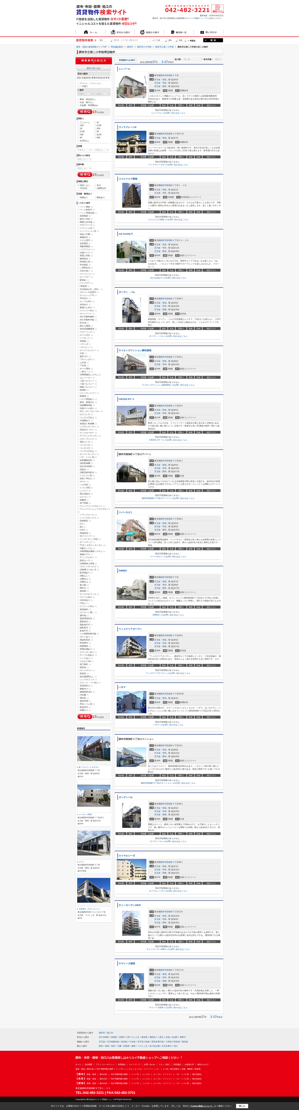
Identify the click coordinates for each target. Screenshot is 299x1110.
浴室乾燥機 (86, 463)
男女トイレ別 (87, 704)
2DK (98, 128)
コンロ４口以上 (88, 451)
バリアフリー (87, 249)
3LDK (99, 134)
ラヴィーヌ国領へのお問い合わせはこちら (168, 1007)
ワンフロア (86, 283)
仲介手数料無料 (88, 316)
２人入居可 (86, 240)
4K (81, 137)
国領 (164, 79)
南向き (84, 588)
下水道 (84, 365)
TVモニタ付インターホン (92, 545)
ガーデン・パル (127, 292)
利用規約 (122, 1064)
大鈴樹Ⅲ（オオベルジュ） (90, 909)
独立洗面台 (86, 494)
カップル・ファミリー (143, 1069)
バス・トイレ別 (88, 457)
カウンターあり (88, 652)
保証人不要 (86, 234)
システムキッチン (89, 426)
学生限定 (85, 265)
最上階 (84, 585)
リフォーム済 (87, 228)
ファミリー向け (88, 310)
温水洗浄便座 (87, 466)
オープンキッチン (89, 454)
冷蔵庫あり (86, 420)
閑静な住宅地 (87, 222)
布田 (164, 83)
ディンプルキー (88, 557)
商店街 (84, 667)
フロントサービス (89, 566)
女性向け (85, 304)
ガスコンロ (86, 414)
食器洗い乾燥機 (88, 423)
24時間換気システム (90, 374)
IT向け (84, 603)
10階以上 (85, 579)
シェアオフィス (88, 679)
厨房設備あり (87, 649)
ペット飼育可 (87, 210)
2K (81, 128)
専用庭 (84, 341)
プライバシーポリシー (105, 1064)
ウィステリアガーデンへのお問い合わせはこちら (168, 673)
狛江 (176, 1046)
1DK (82, 125)
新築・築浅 (80, 1069)
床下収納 (85, 503)
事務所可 (85, 237)
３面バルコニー (88, 384)
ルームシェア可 (88, 295)
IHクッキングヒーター (91, 411)
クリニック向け (88, 606)
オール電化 (86, 368)
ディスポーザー (88, 433)
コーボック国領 (85, 814)
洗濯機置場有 (87, 405)
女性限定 (85, 243)
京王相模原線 (113, 1041)
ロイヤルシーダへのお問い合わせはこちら (168, 891)
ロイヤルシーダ (127, 855)
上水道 (84, 362)
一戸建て (84, 86)
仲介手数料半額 (88, 320)
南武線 (185, 1041)
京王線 (157, 79)
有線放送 (85, 533)
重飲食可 (85, 621)
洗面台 (84, 469)
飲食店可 (85, 707)
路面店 (84, 673)
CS (82, 524)
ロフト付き (86, 335)
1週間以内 (101, 188)
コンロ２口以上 (88, 417)
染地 (168, 1037)
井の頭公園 (155, 1046)
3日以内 (83, 188)
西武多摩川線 (158, 1041)
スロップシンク (88, 439)
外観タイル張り (88, 408)
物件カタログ (203, 1064)
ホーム (78, 1064)
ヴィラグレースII (127, 127)
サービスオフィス (89, 594)
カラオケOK (87, 661)
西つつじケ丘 (133, 1037)
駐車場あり (86, 572)
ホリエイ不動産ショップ (196, 18)
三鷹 (119, 1046)
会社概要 (88, 1064)
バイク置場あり (88, 399)
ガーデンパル (126, 797)
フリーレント (87, 274)
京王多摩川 (167, 1046)
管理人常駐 (86, 255)
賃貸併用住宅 (87, 618)
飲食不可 (85, 631)
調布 (164, 86)
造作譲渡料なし (88, 676)
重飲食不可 (86, 625)
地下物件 (85, 664)
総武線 (124, 1041)
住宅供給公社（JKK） (91, 289)
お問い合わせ (149, 1064)
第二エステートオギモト (89, 767)
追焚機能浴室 (87, 460)
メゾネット (86, 338)
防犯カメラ (86, 560)
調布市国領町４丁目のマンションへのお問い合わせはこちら (168, 783)
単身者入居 (86, 261)
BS (82, 527)
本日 (99, 185)
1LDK (99, 125)
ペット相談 (86, 207)
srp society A (126, 234)
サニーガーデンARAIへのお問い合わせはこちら (168, 949)
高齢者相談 (86, 246)
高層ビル (85, 710)
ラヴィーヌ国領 (127, 963)
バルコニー (86, 347)
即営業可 (85, 643)
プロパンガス (87, 359)
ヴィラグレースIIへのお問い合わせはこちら (168, 165)
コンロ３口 (86, 448)
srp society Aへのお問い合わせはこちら (168, 278)
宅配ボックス (87, 548)
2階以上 (85, 576)
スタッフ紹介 (164, 1064)
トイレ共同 (86, 487)
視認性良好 (86, 640)
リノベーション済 (89, 231)
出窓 (83, 353)
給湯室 (84, 390)
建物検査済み (87, 692)
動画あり (101, 197)
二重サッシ (86, 372)
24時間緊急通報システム (92, 551)
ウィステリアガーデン (130, 629)
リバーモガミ (126, 512)
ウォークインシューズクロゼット (94, 510)
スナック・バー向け (90, 682)
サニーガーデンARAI (130, 905)
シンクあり (86, 658)
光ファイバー (87, 536)
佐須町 (175, 1037)
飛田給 (153, 1037)
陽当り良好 (86, 219)
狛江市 (110, 1033)
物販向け (85, 689)
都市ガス (85, 356)
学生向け (85, 298)
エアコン (85, 497)
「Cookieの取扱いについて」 (201, 1106)
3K (98, 131)
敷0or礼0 (91, 1069)
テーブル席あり (88, 655)
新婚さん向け (87, 307)
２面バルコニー (88, 381)
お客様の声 (189, 1064)
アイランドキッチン (90, 436)
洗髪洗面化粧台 (88, 472)
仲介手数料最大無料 (105, 1069)
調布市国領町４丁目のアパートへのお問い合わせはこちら (168, 498)
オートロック (87, 542)
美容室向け (86, 685)
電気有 (84, 698)
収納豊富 (85, 521)
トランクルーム (88, 514)
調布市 (163, 75)
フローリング (87, 332)
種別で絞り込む (94, 68)
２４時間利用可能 (89, 634)
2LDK (82, 131)
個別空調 (85, 701)
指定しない (85, 185)
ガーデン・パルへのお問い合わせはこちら (168, 336)
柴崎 (164, 309)
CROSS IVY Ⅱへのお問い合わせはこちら (168, 440)
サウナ (84, 481)
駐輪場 (84, 396)
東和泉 (144, 1037)
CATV (84, 530)
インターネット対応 (90, 539)
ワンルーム (85, 122)
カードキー (86, 277)
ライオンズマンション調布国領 (135, 350)
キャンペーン (87, 313)
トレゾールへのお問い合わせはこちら (168, 113)
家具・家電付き (88, 402)
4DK (98, 137)
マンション (96, 83)
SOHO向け (86, 600)
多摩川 (122, 1037)
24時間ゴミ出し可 (89, 569)
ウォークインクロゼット (92, 506)
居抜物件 (85, 609)
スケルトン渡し (88, 612)
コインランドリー (89, 393)
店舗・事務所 (187, 1069)
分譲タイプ (86, 252)
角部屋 (84, 591)
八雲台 (161, 1037)
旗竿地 (84, 615)
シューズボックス (89, 518)
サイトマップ (134, 1064)
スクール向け (87, 597)
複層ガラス (86, 554)
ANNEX (123, 570)
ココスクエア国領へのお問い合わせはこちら (168, 219)
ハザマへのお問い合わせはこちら (168, 725)
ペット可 (119, 1069)
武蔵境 (126, 1046)
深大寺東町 (104, 1037)
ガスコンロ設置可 (89, 292)
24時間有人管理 (88, 563)
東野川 (183, 1037)
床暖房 (84, 500)
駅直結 (84, 280)
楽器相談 (85, 216)
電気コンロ (86, 442)
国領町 (169, 75)
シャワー (85, 491)
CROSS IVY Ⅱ (126, 399)
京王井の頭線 (143, 1041)
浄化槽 (84, 695)
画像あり (84, 197)
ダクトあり (86, 637)
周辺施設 (177, 1064)
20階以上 (85, 582)
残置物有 (85, 646)
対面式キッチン (88, 430)
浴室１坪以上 (87, 478)
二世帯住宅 (86, 268)
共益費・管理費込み (89, 105)
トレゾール (124, 69)
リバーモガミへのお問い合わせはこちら (168, 556)
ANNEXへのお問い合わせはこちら (168, 615)
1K (98, 122)
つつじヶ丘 (142, 1046)
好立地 (84, 323)
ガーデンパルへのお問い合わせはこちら (168, 841)
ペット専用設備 (88, 213)
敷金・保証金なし (88, 99)
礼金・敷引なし (87, 102)
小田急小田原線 (173, 1041)
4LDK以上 (84, 141)
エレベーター (87, 378)
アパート (84, 83)
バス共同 (85, 485)
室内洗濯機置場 (88, 329)
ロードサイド (87, 670)
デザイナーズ (87, 225)
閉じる (242, 1106)
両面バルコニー (88, 387)
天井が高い (86, 271)
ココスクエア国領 (128, 179)
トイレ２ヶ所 (87, 475)
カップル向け (87, 301)
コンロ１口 (86, 445)
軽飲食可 (85, 627)
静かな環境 (86, 326)
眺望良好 (85, 259)
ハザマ (122, 687)
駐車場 (197, 1069)
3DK (82, 134)
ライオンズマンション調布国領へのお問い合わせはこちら (168, 385)
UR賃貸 (84, 286)
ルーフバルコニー (89, 350)
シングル (128, 1069)
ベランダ (85, 344)
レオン (81, 862)
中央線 (132, 1041)
